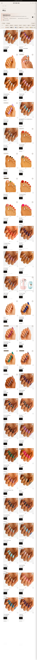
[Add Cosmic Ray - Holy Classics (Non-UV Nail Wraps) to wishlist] (17, 648)
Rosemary (5, 639)
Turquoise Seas (6, 614)
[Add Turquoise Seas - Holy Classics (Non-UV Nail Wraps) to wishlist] (17, 598)
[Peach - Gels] (10, 307)
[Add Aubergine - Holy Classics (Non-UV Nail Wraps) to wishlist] (32, 598)
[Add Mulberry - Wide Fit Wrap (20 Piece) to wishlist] (32, 227)
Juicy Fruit (5, 70)
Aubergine (21, 614)
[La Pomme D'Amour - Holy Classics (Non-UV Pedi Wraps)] (26, 185)
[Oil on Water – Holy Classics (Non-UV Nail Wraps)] (26, 109)
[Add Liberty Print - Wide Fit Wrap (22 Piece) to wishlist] (17, 277)
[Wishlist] (33, 3)
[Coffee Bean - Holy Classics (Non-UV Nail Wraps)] (10, 430)
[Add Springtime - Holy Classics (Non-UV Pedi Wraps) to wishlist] (17, 178)
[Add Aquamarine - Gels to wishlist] (17, 351)
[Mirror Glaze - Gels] (10, 109)
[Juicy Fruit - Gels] (10, 61)
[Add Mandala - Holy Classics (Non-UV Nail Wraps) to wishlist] (17, 549)
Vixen (20, 465)
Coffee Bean (6, 440)
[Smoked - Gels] (10, 381)
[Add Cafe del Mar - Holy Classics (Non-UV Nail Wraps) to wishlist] (32, 573)
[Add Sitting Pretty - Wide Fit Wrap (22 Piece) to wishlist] (32, 252)
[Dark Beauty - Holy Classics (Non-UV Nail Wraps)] (26, 505)
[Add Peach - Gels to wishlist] (17, 301)
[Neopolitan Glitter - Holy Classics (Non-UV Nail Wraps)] (10, 530)
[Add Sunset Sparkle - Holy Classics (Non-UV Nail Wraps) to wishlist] (17, 573)
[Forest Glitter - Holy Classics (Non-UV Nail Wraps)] (10, 455)
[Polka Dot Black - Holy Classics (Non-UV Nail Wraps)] (10, 505)
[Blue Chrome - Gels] (26, 307)
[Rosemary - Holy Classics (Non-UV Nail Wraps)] (10, 629)
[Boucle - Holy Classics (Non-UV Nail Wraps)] (26, 480)
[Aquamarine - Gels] (10, 357)
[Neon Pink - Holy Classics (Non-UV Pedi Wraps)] (26, 208)
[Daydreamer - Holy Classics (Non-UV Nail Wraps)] (26, 530)
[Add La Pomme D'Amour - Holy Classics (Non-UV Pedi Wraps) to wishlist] (32, 178)
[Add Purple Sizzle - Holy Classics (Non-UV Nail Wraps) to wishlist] (32, 424)
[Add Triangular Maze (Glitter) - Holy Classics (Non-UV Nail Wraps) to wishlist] (17, 474)
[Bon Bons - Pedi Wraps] (26, 160)
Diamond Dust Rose (7, 342)
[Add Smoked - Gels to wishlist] (17, 374)
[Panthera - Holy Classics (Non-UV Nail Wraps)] (26, 405)
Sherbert (20, 70)
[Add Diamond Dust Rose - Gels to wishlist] (17, 326)
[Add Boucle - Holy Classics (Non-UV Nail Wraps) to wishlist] (32, 474)
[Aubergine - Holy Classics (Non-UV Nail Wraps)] (26, 605)
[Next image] (17, 45)
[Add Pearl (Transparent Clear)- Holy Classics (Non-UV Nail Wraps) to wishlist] (32, 623)
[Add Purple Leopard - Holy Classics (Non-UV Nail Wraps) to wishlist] (32, 374)
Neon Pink (20, 218)
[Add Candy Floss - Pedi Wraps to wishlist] (17, 202)
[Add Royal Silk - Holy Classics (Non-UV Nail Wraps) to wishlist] (17, 129)
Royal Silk (5, 145)
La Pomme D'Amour (22, 194)
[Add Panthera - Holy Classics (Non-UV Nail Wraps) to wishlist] (32, 399)
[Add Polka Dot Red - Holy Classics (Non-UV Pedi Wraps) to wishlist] (32, 129)
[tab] (10, 92)
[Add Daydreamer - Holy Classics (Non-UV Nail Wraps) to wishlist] (32, 524)
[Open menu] (2, 3)
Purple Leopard (22, 390)
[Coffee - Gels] (26, 332)
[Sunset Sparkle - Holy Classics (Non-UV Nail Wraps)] (10, 580)
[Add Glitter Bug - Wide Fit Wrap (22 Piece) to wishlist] (17, 252)
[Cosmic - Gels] (26, 357)
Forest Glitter (6, 465)
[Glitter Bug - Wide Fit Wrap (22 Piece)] (10, 258)
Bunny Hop (21, 47)
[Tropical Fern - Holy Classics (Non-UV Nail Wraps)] (26, 84)
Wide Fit (5, 249)
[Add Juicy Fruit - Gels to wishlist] (17, 54)
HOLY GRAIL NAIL (16, 3)
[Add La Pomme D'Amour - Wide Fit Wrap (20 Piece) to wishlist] (17, 227)
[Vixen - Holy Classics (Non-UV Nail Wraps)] (26, 455)
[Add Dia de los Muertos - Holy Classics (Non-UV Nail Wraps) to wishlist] (17, 399)
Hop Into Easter (22, 565)
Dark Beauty (21, 515)
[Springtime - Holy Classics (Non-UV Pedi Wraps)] (10, 185)
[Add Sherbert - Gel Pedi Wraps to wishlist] (32, 54)
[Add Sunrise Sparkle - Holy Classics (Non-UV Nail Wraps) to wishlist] (17, 78)
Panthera (21, 415)
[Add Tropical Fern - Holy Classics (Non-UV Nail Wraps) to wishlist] (32, 78)
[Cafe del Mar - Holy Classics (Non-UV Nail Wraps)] (26, 580)
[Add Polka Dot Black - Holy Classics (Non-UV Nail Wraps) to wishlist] (17, 499)
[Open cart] (35, 3)
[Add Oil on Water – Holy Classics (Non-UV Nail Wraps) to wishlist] (32, 103)
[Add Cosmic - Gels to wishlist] (32, 351)
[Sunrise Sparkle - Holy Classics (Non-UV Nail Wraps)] (10, 84)
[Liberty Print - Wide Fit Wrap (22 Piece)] (10, 283)
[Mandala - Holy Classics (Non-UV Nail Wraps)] (10, 555)
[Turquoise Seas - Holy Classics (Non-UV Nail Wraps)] (10, 605)
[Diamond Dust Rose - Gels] (10, 332)
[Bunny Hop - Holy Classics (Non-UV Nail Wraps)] (26, 37)
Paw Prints (6, 169)
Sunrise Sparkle (6, 94)
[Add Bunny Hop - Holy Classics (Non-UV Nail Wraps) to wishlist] (32, 31)
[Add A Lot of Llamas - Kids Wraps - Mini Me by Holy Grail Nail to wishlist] (32, 277)
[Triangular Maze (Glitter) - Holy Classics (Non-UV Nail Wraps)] (10, 480)
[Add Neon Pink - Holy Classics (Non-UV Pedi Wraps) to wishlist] (32, 202)
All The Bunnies (6, 47)
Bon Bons (20, 170)
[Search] (31, 3)
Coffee (20, 342)
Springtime (5, 194)
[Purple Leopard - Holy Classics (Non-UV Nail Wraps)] (26, 380)
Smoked (5, 391)
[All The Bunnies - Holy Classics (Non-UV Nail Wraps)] (10, 37)
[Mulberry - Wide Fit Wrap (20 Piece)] (26, 233)
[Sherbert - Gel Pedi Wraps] (26, 61)
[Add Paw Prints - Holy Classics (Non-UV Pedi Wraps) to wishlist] (17, 153)
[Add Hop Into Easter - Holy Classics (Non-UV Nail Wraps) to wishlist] (32, 549)
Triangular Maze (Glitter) (8, 490)
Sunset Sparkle (6, 589)
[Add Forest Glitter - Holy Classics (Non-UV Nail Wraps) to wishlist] (17, 449)
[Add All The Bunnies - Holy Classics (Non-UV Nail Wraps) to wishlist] (17, 31)
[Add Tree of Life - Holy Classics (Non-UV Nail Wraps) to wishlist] (32, 648)
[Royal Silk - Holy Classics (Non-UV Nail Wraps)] (10, 135)
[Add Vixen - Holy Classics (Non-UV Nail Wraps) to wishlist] (32, 449)
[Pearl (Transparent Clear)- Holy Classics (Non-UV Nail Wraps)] (26, 629)
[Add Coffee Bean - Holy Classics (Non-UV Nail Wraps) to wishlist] (17, 424)
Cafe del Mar (21, 589)
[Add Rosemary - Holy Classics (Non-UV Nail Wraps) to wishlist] (17, 623)
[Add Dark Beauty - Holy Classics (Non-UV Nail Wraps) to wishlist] (32, 499)
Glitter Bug (6, 268)
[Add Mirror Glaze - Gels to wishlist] (17, 103)
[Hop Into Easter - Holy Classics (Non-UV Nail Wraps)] (26, 555)
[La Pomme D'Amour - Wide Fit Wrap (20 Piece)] (10, 233)
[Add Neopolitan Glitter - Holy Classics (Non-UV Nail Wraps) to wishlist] (17, 524)
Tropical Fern (21, 94)
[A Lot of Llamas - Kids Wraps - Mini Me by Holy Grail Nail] (26, 283)
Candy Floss (6, 218)
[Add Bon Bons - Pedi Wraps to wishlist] (32, 153)
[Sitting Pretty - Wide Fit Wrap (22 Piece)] (26, 258)
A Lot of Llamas (22, 293)
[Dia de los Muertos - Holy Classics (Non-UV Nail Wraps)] (10, 405)
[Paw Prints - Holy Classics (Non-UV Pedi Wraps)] (10, 160)
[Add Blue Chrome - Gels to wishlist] (32, 301)
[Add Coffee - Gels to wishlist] (32, 326)
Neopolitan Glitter (7, 540)
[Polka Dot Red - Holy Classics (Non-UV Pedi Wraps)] (26, 135)
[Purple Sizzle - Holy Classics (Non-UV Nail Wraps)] (26, 430)
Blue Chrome (21, 317)
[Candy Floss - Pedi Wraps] (10, 208)
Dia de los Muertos (7, 415)
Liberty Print (6, 293)
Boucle (20, 490)
